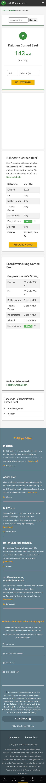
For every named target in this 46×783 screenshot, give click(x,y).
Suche (13, 780)
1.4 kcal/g (28, 221)
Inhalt (32, 780)
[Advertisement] (23, 121)
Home (3, 10)
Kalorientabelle (11, 10)
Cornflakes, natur (15, 408)
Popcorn (11, 414)
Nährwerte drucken (23, 245)
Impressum (14, 737)
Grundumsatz (10, 604)
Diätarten (9, 497)
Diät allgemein (11, 466)
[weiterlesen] (33, 461)
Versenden (21, 719)
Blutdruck (9, 566)
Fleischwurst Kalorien (16, 385)
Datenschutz (31, 737)
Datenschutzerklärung (28, 713)
